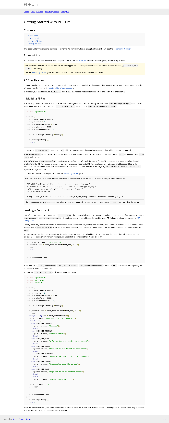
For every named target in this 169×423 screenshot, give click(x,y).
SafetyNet (65, 12)
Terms (28, 419)
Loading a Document (36, 43)
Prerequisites (33, 35)
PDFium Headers (34, 38)
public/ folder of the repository (61, 88)
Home (26, 12)
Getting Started (37, 12)
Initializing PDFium (35, 41)
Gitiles (14, 419)
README (82, 60)
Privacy (21, 419)
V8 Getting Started (52, 12)
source (164, 419)
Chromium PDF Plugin (122, 49)
